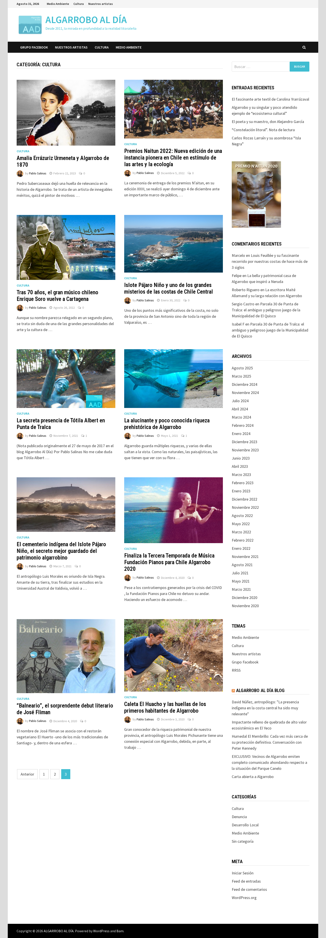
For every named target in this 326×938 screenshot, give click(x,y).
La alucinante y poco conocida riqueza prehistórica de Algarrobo (167, 423)
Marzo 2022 (241, 531)
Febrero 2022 (242, 540)
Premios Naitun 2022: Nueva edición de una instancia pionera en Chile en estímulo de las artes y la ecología (173, 158)
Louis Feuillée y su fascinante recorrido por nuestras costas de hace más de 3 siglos (270, 261)
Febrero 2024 (242, 425)
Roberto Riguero (245, 289)
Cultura (78, 4)
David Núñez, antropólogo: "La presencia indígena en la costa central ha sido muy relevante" (265, 707)
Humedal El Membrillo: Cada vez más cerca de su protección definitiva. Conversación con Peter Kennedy (270, 742)
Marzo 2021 (241, 589)
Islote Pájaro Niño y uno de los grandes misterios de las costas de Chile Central (168, 288)
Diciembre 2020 (244, 597)
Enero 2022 (241, 548)
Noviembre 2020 (245, 605)
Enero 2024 (241, 433)
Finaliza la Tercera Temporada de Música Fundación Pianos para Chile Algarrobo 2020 (169, 562)
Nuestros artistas (100, 4)
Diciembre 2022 (244, 499)
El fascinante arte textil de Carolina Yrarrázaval (270, 99)
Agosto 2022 (242, 515)
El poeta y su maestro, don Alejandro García (268, 121)
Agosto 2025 (242, 368)
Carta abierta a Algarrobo (253, 776)
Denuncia (239, 816)
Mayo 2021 (241, 581)
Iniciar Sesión (242, 873)
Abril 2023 (240, 466)
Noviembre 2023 (245, 449)
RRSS (236, 670)
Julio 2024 (240, 400)
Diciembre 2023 (244, 441)
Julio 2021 (240, 572)
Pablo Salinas (37, 173)
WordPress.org (244, 897)
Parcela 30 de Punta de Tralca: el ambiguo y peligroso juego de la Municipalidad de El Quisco (266, 309)
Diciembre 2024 (244, 384)
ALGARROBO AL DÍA (86, 20)
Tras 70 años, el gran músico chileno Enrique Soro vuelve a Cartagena (57, 295)
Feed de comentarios (249, 889)
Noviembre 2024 (245, 392)
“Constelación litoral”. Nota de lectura (263, 129)
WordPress (101, 931)
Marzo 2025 (241, 376)
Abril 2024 (240, 408)
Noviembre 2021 (245, 556)
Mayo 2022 (241, 523)
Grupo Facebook (34, 47)
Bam (120, 931)
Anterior (27, 774)
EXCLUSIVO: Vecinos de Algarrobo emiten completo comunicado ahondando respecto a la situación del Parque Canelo (269, 762)
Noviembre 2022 (245, 507)
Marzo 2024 (241, 417)
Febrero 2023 (242, 482)
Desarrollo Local (245, 824)
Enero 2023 (241, 490)
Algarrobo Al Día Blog (260, 690)
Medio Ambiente (58, 4)
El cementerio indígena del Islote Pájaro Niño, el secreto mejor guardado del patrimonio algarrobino (61, 551)
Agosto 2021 (242, 564)
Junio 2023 (241, 458)
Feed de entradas (246, 881)
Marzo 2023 (241, 474)
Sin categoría (242, 841)
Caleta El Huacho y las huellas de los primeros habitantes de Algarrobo (165, 707)
